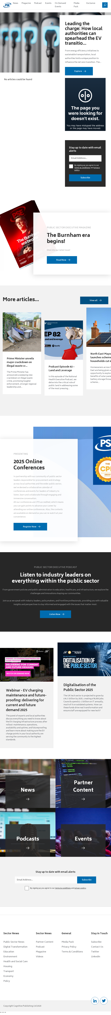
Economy (8, 976)
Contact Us (97, 947)
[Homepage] (7, 5)
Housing (7, 966)
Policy (6, 981)
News (15, 3)
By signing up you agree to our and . (87, 168)
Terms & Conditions (72, 952)
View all (93, 300)
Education (8, 952)
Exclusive (90, 3)
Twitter (95, 952)
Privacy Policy (69, 947)
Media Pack (76, 5)
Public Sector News (13, 942)
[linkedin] (95, 1001)
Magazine (26, 3)
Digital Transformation (15, 947)
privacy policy (80, 888)
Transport (8, 971)
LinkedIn (95, 957)
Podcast (38, 3)
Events (48, 3)
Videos (39, 957)
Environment (10, 957)
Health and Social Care (15, 962)
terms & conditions (82, 167)
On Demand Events (60, 5)
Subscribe (96, 942)
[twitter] (104, 1001)
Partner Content (44, 942)
